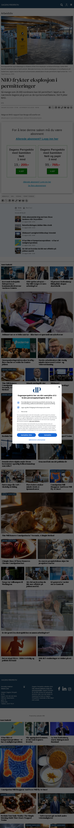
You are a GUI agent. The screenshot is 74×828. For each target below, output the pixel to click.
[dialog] (37, 414)
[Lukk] (59, 387)
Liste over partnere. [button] (34, 421)
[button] (37, 411)
